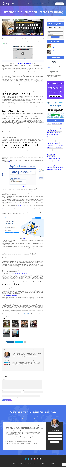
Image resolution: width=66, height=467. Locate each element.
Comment (3, 379)
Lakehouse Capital (19, 366)
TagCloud (10, 161)
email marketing (50, 143)
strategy (57, 165)
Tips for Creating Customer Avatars (11, 295)
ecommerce (55, 136)
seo (59, 158)
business (48, 125)
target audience (50, 167)
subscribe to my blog (11, 314)
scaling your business (51, 156)
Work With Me (59, 3)
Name (12, 390)
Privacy (52, 463)
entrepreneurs (56, 143)
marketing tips (49, 149)
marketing (61, 145)
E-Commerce (49, 136)
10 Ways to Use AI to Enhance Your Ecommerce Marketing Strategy (54, 65)
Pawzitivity (14, 366)
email (57, 141)
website (61, 167)
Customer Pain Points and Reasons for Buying (22, 63)
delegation (56, 134)
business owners (50, 128)
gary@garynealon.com (31, 463)
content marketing (50, 132)
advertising (49, 123)
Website (3, 394)
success (61, 165)
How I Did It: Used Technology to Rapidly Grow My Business (54, 76)
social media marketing (51, 163)
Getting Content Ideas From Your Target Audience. (18, 273)
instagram (56, 145)
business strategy (57, 128)
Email (32, 390)
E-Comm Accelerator (46, 3)
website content (50, 169)
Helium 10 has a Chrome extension (8, 208)
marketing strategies (50, 147)
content (48, 130)
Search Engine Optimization (52, 158)
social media (49, 160)
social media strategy (51, 165)
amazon (53, 123)
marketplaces (55, 149)
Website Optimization (58, 169)
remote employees (57, 152)
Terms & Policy (43, 463)
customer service (50, 134)
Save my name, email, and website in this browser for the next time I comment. (17, 397)
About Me (30, 3)
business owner (54, 125)
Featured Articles (55, 58)
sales (54, 154)
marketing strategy (59, 147)
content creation (54, 130)
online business (50, 152)
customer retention (58, 132)
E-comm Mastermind (37, 3)
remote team (49, 154)
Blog (52, 3)
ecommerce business (51, 139)
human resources (50, 145)
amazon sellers (59, 123)
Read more (49, 67)
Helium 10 (19, 205)
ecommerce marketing (51, 141)
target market (56, 167)
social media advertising (57, 160)
